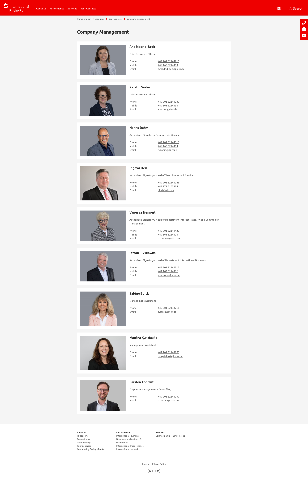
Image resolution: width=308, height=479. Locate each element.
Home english (84, 19)
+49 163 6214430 (168, 105)
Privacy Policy (159, 464)
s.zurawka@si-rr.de (169, 275)
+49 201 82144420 (168, 230)
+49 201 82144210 (168, 61)
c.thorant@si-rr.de (168, 400)
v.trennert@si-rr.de (169, 238)
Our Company (83, 442)
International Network (127, 449)
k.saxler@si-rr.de (167, 109)
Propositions (83, 439)
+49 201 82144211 (168, 307)
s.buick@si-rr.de (167, 311)
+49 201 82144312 (168, 267)
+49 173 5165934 (168, 186)
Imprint (146, 464)
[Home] (16, 7)
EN (279, 8)
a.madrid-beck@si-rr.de (171, 68)
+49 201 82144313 (168, 142)
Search (298, 8)
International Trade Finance (130, 446)
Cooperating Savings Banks (90, 449)
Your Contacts (116, 19)
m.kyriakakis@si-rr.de (170, 356)
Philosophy (82, 435)
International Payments (128, 435)
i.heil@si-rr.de (166, 190)
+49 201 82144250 (168, 396)
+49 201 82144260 (168, 352)
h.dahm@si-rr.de (167, 149)
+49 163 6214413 (168, 146)
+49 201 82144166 (168, 182)
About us (99, 19)
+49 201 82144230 (168, 101)
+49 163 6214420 (168, 234)
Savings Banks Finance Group (170, 435)
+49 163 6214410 (168, 65)
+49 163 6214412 (168, 271)
